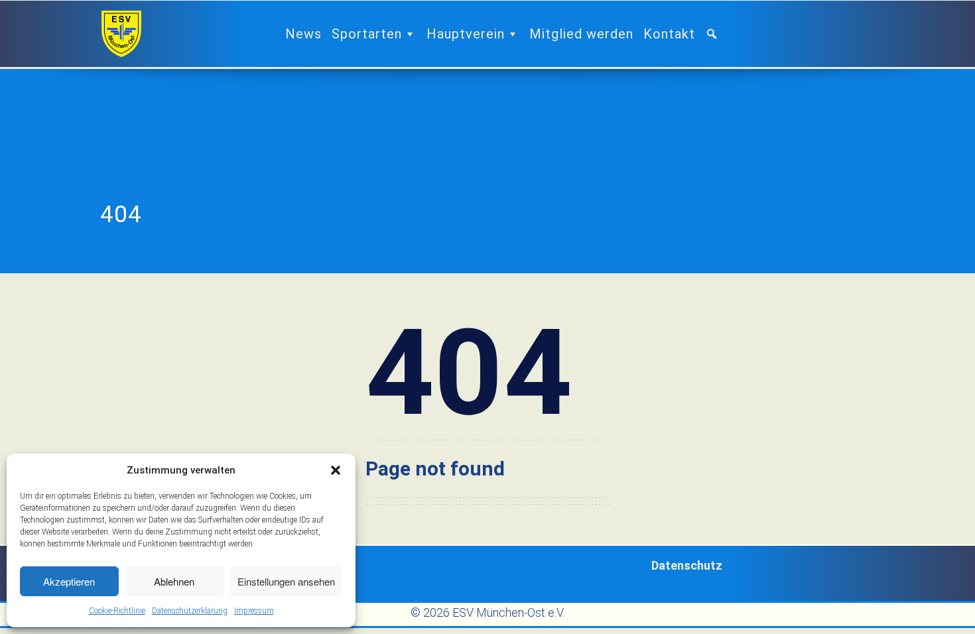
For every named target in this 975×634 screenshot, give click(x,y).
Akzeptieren (69, 581)
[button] (335, 470)
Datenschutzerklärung (190, 610)
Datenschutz (686, 565)
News (303, 34)
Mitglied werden (581, 34)
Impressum (254, 610)
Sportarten (367, 34)
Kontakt (669, 34)
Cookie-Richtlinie (117, 610)
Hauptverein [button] (465, 34)
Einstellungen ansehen (286, 581)
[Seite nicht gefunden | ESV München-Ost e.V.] (121, 34)
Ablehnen (174, 581)
